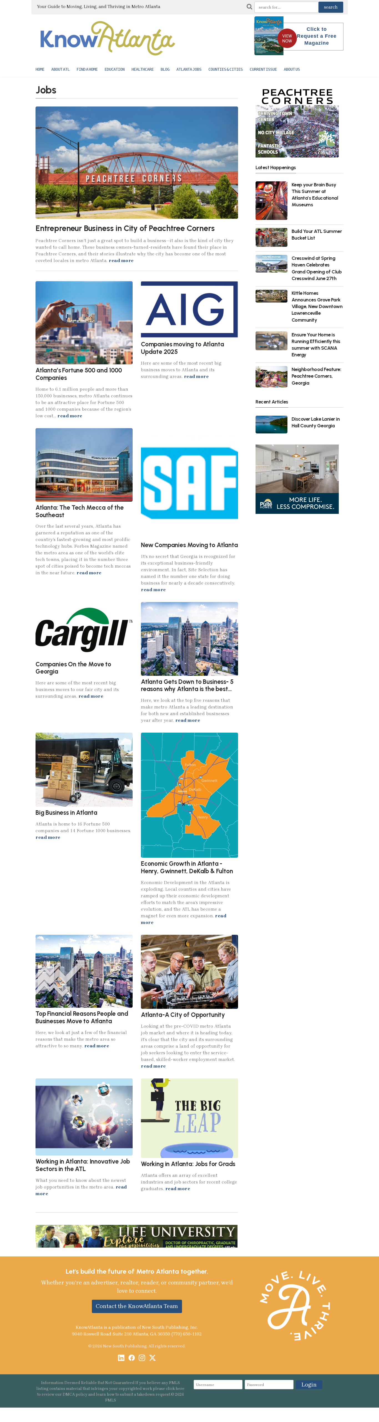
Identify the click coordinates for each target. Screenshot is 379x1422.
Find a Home (87, 69)
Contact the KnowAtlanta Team (137, 1306)
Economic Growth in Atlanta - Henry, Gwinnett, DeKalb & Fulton (187, 867)
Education (115, 69)
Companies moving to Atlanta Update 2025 (182, 348)
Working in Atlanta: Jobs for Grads (188, 1164)
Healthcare (143, 69)
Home (40, 69)
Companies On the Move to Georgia (73, 667)
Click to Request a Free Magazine (317, 36)
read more (121, 260)
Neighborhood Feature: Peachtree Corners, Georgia (316, 375)
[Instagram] (142, 1358)
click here (175, 1388)
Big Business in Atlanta (66, 812)
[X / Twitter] (152, 1358)
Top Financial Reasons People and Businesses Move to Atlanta (82, 1017)
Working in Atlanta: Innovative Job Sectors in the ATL (83, 1165)
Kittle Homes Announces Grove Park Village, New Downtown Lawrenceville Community (317, 306)
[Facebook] (131, 1358)
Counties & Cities (225, 69)
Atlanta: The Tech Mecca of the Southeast (80, 511)
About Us (292, 69)
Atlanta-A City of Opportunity (183, 1015)
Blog (165, 69)
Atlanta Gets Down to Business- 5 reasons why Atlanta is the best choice (187, 689)
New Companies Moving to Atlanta (189, 545)
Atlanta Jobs (188, 69)
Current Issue (263, 69)
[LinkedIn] (121, 1358)
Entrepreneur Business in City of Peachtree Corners (125, 228)
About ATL (60, 69)
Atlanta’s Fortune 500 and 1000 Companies (79, 374)
